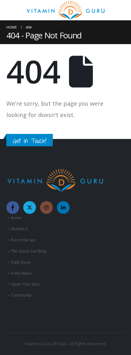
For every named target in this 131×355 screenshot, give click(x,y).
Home (16, 217)
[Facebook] (12, 207)
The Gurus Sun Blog (28, 250)
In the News (21, 273)
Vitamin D (19, 228)
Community (21, 295)
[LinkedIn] (63, 207)
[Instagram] (46, 207)
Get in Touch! (29, 140)
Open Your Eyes (25, 283)
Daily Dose (21, 262)
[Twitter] (29, 207)
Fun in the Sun (23, 239)
